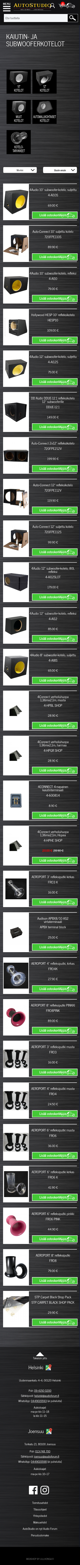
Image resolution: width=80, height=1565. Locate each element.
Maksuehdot (40, 1522)
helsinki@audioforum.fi (46, 1395)
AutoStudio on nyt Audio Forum (40, 1528)
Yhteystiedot (40, 1515)
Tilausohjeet (40, 1509)
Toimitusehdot (40, 1502)
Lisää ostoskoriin (50, 215)
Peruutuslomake (40, 1535)
